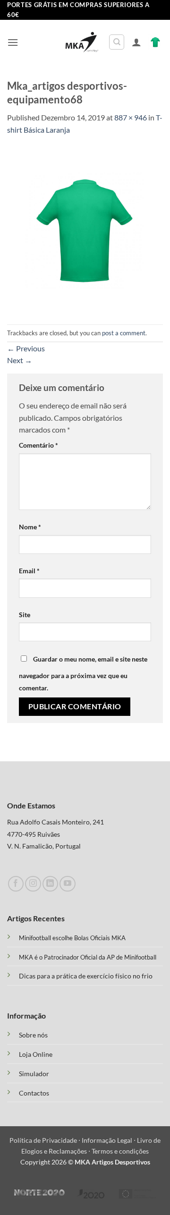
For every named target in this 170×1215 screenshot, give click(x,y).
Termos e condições (120, 1151)
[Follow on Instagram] (33, 884)
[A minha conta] (136, 42)
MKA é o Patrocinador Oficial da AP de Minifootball (87, 957)
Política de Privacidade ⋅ (45, 1140)
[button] (12, 42)
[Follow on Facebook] (16, 884)
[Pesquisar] (116, 42)
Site (24, 615)
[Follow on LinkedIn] (50, 884)
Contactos (34, 1093)
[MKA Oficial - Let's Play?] (82, 42)
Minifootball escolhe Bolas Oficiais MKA (72, 938)
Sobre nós (33, 1035)
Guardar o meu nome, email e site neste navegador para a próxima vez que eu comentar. (83, 673)
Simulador (34, 1074)
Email (29, 571)
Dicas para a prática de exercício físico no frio (86, 976)
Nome (30, 527)
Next (19, 360)
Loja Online (35, 1054)
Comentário (38, 445)
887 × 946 (130, 117)
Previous (26, 348)
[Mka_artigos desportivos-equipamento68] (85, 228)
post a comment (123, 333)
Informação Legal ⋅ (109, 1140)
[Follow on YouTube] (67, 884)
